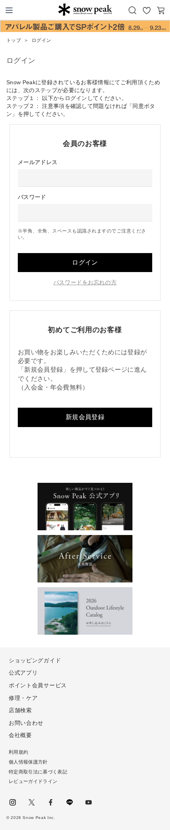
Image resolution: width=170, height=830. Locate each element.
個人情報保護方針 (28, 762)
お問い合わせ (26, 723)
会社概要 (20, 735)
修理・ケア (23, 698)
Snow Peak (85, 9)
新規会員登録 (85, 417)
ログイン (85, 262)
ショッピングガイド (35, 660)
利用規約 (18, 752)
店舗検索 (20, 710)
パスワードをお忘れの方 (85, 282)
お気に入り (146, 10)
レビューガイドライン (33, 781)
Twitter (31, 802)
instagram (12, 802)
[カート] (161, 10)
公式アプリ (23, 672)
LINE (69, 802)
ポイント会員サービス (38, 685)
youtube (88, 802)
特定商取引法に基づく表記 (38, 772)
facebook (50, 802)
